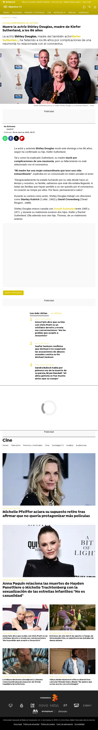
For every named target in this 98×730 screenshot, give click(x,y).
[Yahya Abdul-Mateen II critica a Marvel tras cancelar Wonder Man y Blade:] (72, 661)
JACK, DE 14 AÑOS (43, 319)
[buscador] (89, 7)
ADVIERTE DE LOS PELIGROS (15, 580)
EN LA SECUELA (42, 343)
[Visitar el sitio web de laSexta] (21, 705)
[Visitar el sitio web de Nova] (43, 705)
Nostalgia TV (60, 13)
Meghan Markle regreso (72, 2)
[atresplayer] (84, 7)
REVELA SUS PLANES (12, 508)
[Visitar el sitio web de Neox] (32, 705)
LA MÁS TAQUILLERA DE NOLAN (17, 677)
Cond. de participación (65, 724)
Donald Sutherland (65, 208)
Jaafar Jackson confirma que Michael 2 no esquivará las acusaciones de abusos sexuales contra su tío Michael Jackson (50, 351)
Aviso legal (18, 724)
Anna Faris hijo (56, 2)
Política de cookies (48, 724)
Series (6, 13)
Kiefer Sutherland (13, 293)
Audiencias (83, 13)
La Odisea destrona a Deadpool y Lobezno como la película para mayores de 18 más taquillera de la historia (23, 682)
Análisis (72, 13)
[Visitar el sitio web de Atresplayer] (49, 711)
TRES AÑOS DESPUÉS (44, 365)
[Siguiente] (93, 2)
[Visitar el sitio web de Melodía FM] (35, 711)
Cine (49, 13)
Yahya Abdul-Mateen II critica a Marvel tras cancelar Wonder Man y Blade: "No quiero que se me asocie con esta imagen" (71, 682)
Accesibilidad (79, 724)
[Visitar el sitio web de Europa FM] (87, 705)
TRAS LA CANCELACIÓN (61, 677)
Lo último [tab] (56, 313)
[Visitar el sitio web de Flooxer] (62, 711)
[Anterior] (19, 2)
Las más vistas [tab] (38, 313)
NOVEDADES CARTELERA (61, 633)
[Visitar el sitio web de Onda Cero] (76, 705)
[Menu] (94, 7)
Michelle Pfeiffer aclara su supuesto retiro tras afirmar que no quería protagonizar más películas (46, 514)
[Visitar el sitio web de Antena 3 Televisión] (10, 705)
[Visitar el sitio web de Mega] (54, 705)
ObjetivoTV (6, 18)
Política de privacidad (31, 724)
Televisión (17, 13)
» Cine (14, 18)
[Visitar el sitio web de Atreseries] (65, 705)
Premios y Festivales (34, 13)
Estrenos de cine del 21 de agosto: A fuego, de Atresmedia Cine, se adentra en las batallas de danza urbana (72, 638)
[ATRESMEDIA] (49, 698)
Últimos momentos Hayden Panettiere (36, 2)
